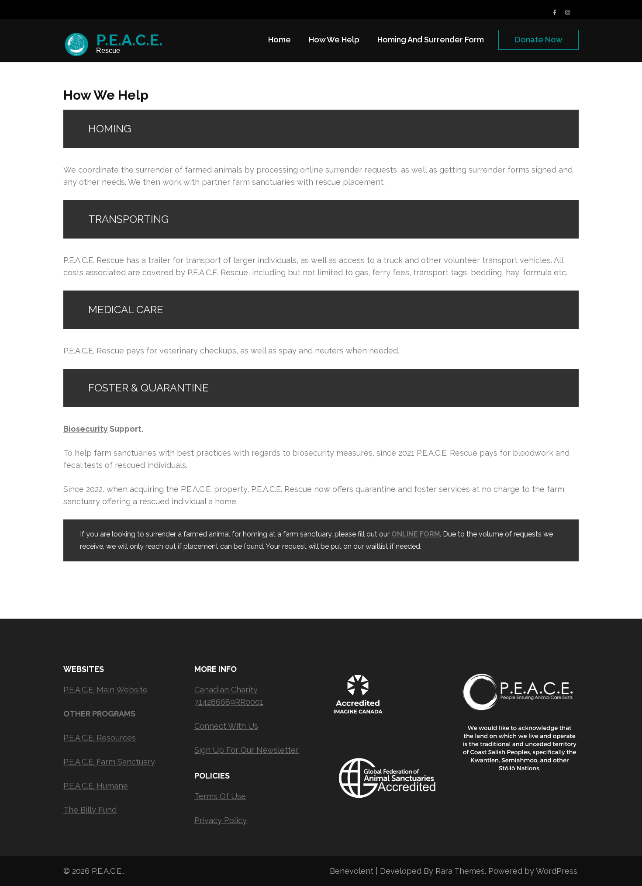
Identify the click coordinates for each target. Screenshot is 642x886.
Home (279, 39)
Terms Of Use (220, 796)
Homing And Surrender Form (430, 39)
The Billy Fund (90, 809)
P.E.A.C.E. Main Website (105, 689)
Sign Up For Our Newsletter (246, 749)
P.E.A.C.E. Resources (99, 737)
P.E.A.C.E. (129, 40)
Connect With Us (226, 725)
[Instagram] (567, 12)
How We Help (334, 39)
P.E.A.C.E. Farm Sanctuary (109, 761)
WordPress (556, 871)
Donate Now (539, 39)
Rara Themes (460, 871)
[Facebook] (554, 12)
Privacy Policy (220, 820)
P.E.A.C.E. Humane (95, 785)
